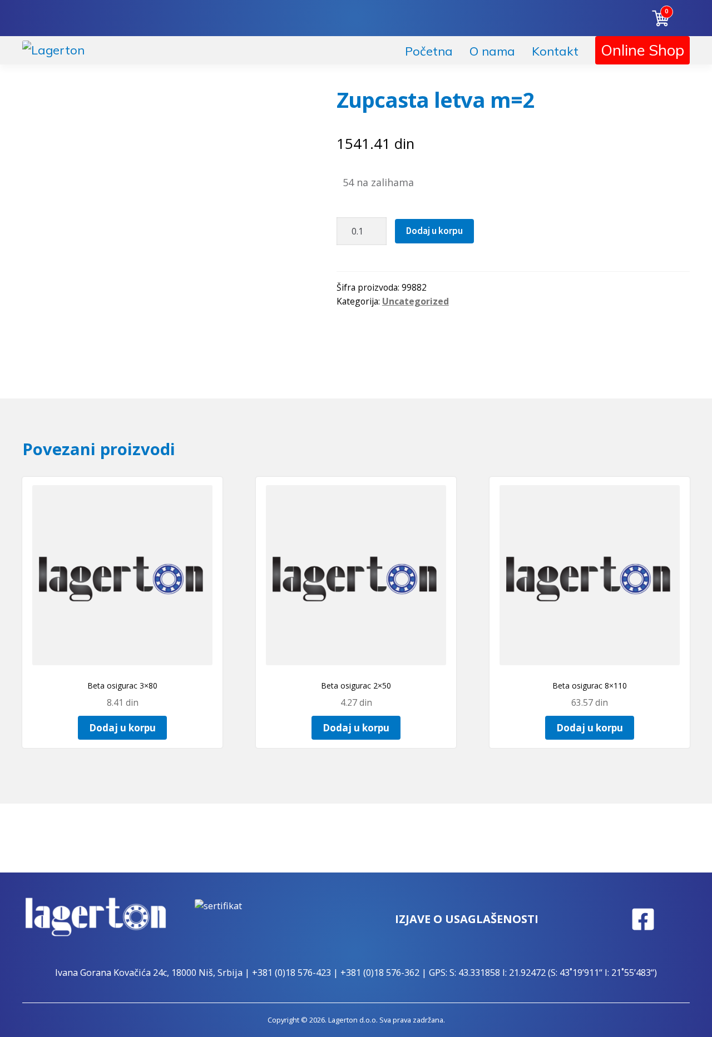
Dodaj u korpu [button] (122, 727)
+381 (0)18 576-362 (379, 972)
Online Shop (642, 50)
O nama (492, 51)
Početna (429, 51)
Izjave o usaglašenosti (466, 918)
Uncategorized (415, 301)
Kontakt (555, 51)
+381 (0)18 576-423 (291, 972)
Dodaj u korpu (434, 231)
